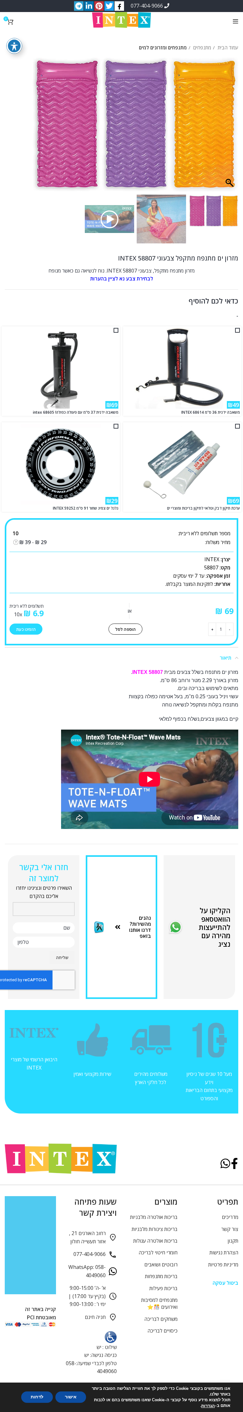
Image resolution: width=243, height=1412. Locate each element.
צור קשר (229, 1229)
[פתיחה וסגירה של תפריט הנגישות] (14, 45)
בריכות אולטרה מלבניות (154, 1217)
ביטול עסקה (225, 1282)
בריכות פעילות (163, 1288)
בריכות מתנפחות (161, 1276)
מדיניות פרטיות (223, 1264)
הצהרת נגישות (223, 1252)
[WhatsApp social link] (225, 1164)
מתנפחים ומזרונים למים (163, 47)
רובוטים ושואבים (161, 1264)
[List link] (133, 927)
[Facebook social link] (234, 1164)
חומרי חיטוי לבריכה (158, 1252)
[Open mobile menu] (235, 21)
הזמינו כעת (26, 629)
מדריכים (230, 1217)
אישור (71, 1397)
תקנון (232, 1240)
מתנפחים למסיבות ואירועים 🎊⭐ (159, 1303)
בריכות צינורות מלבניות (155, 1229)
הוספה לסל (125, 629)
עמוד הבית (227, 47)
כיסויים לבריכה (162, 1330)
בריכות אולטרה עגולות (155, 1240)
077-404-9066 (147, 5)
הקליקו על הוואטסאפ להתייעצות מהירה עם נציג (214, 927)
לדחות (37, 1397)
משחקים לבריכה (161, 1318)
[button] (40, 128)
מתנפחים (201, 47)
